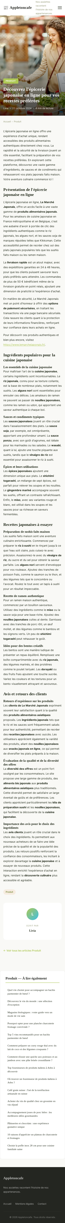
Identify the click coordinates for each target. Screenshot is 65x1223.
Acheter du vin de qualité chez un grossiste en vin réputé (32, 1103)
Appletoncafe (17, 7)
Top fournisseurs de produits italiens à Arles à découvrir (31, 1069)
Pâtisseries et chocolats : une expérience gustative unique (28, 1125)
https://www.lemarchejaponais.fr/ (24, 344)
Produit (11, 81)
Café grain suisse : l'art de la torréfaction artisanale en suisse (28, 1092)
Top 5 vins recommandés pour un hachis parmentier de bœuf (29, 1036)
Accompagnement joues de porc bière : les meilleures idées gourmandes (30, 1114)
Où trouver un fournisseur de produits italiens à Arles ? (32, 1080)
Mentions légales (24, 1203)
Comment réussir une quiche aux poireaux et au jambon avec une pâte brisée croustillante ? (32, 1058)
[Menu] (59, 7)
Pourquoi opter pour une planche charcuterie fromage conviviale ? (31, 1025)
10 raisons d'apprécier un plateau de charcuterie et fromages (32, 1136)
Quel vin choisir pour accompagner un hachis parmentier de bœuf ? (31, 992)
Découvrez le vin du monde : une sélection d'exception (30, 1003)
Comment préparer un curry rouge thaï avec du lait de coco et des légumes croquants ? (32, 1047)
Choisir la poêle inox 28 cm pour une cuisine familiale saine (31, 1147)
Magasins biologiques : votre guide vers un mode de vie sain (30, 1014)
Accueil (7, 121)
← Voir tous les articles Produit (22, 950)
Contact (42, 1203)
